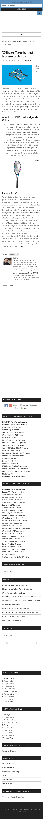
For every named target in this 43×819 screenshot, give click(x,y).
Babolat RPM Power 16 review (13, 492)
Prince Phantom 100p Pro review (13, 440)
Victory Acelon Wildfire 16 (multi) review (16, 528)
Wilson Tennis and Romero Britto (13, 593)
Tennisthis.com (21, 19)
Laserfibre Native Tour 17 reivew (13, 515)
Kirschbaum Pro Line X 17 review (13, 552)
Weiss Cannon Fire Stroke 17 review (15, 518)
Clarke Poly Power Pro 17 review (13, 549)
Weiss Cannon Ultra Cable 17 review (15, 521)
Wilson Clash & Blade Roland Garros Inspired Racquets (21, 601)
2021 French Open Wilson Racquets (14, 585)
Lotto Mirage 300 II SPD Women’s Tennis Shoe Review (21, 597)
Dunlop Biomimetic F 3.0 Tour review (15, 469)
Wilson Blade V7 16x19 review (13, 427)
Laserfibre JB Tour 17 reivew (12, 510)
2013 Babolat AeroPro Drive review (14, 466)
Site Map (25, 812)
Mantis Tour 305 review (10, 474)
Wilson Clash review (9, 438)
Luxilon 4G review (8, 554)
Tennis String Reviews (23, 809)
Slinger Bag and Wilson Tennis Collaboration (17, 589)
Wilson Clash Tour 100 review (12, 435)
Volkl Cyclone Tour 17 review (12, 547)
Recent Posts (14, 254)
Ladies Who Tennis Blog (10, 772)
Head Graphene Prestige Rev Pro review (16, 453)
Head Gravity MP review (10, 430)
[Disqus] (21, 320)
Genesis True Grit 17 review (12, 526)
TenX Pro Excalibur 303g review (13, 445)
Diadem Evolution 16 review (12, 497)
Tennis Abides (7, 779)
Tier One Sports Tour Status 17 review (15, 557)
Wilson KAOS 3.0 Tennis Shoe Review (15, 609)
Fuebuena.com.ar (8, 768)
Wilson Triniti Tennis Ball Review (13, 616)
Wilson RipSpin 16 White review (13, 531)
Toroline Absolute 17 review (12, 495)
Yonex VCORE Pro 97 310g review (14, 443)
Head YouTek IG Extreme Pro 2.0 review (16, 471)
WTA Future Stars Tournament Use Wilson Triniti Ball (20, 612)
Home (12, 285)
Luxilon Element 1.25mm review (13, 500)
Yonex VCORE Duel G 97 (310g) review (15, 448)
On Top (4, 776)
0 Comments (26, 60)
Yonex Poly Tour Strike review (12, 513)
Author (5, 254)
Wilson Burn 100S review (11, 451)
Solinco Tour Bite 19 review (11, 544)
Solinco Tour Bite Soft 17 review (13, 541)
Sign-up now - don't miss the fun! (21, 2)
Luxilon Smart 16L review (11, 505)
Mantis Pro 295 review (10, 464)
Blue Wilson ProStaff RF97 (11, 620)
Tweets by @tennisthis (10, 751)
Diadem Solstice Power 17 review (14, 523)
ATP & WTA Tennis (8, 764)
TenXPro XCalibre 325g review (13, 432)
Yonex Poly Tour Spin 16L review (13, 502)
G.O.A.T (16, 258)
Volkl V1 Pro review (9, 458)
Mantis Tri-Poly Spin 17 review (13, 536)
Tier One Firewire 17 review (12, 508)
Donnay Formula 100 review (12, 461)
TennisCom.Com (8, 783)
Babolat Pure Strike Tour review (13, 456)
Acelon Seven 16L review (11, 539)
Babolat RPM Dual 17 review (12, 534)
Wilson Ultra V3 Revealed (11, 605)
